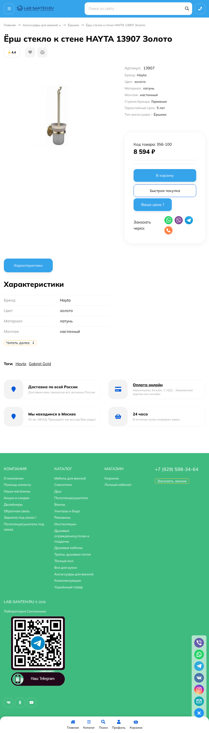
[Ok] (20, 702)
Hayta (21, 363)
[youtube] (31, 702)
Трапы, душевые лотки (72, 554)
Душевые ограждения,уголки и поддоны (71, 536)
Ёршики (73, 25)
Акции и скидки (16, 498)
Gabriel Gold (40, 363)
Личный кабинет (118, 485)
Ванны (59, 504)
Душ (57, 491)
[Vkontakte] (8, 702)
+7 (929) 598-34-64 (176, 469)
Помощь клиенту (17, 485)
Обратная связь (17, 511)
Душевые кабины (68, 548)
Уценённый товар (68, 587)
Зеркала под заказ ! (20, 517)
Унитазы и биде (67, 511)
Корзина (111, 478)
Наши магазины (17, 491)
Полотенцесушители (71, 498)
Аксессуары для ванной (40, 25)
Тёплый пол (63, 561)
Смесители (63, 485)
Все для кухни (65, 567)
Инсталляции (65, 524)
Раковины (62, 517)
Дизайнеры (13, 504)
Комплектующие (67, 580)
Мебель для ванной (70, 478)
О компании (13, 478)
